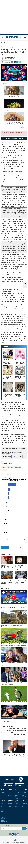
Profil (23, 793)
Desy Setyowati (8, 463)
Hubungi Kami (14, 840)
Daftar (24, 828)
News (23, 802)
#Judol (3, 467)
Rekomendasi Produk (7, 346)
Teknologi (23, 42)
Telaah (16, 803)
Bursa (9, 793)
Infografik (10, 803)
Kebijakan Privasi (17, 839)
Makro (9, 791)
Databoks (3, 818)
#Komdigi (4, 470)
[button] (14, 138)
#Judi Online (10, 467)
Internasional (3, 793)
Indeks (2, 812)
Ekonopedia (24, 789)
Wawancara (17, 806)
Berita (2, 789)
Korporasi (10, 795)
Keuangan (10, 792)
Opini (16, 805)
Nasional (3, 791)
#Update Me (18, 467)
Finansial (10, 789)
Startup (13, 42)
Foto (23, 806)
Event (2, 820)
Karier (21, 837)
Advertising (16, 837)
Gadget (18, 42)
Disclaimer (24, 839)
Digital (5, 47)
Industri (2, 792)
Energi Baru (3, 803)
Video (23, 800)
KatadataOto (4, 821)
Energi (2, 795)
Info (2, 811)
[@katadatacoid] (18, 834)
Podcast (23, 807)
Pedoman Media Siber (7, 839)
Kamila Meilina (11, 57)
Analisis (9, 805)
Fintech (9, 42)
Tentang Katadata (9, 837)
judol (20, 146)
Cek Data (10, 806)
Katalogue (24, 805)
